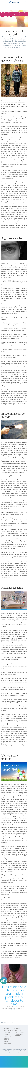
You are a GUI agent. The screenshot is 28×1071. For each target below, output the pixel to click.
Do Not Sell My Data (19, 1032)
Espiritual (19, 12)
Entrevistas (9, 14)
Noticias (4, 12)
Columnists (7, 1034)
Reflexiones (9, 12)
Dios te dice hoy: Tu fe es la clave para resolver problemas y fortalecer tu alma (14, 995)
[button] (25, 2)
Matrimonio (15, 14)
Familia (19, 14)
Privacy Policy (17, 1028)
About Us (6, 1028)
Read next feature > (14, 1010)
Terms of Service (18, 1030)
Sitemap (6, 1041)
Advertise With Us (8, 1030)
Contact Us (7, 1032)
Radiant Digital (8, 1043)
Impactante (14, 12)
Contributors (7, 1036)
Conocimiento (24, 12)
